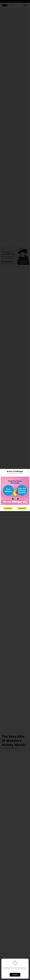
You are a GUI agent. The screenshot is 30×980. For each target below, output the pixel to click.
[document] (15, 490)
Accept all (15, 974)
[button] (28, 470)
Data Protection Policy (22, 968)
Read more (15, 971)
